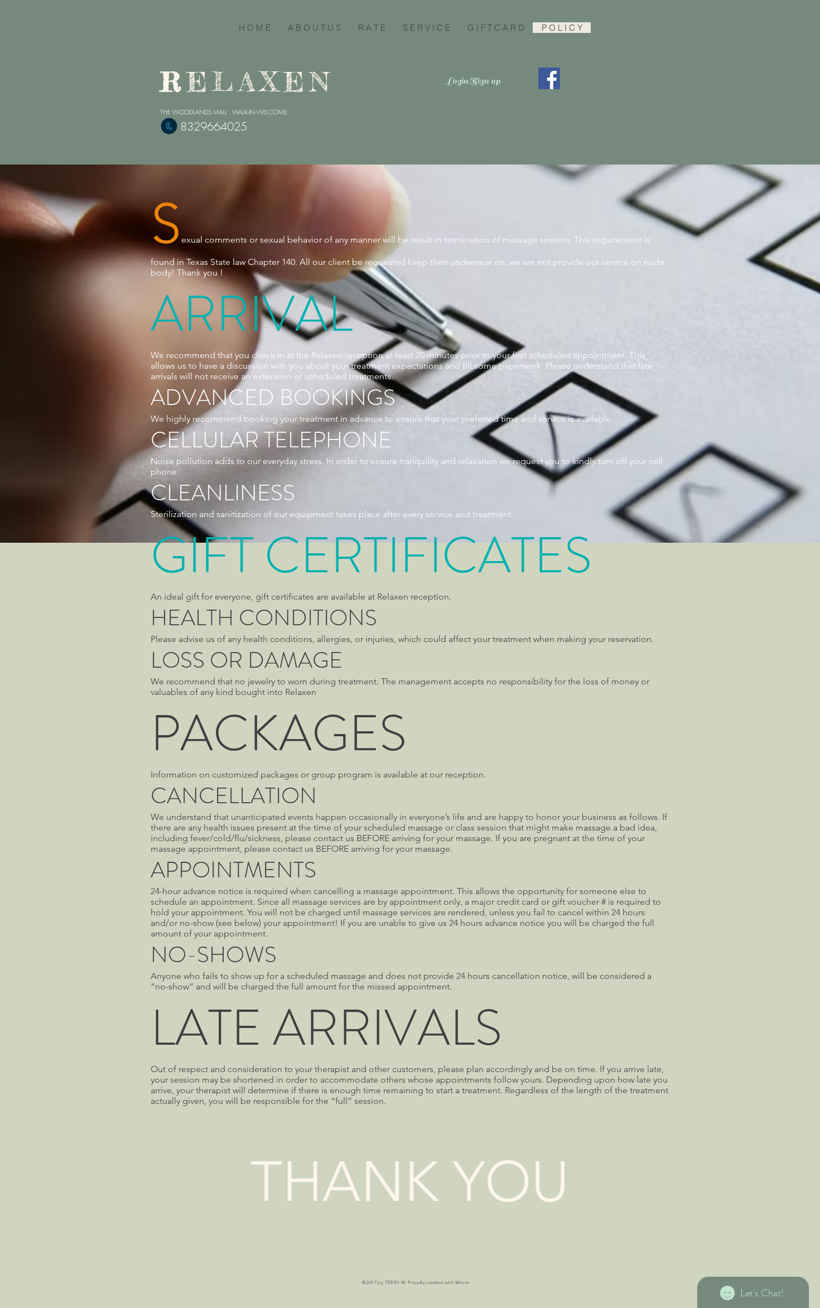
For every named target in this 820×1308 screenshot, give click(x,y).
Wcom (462, 1282)
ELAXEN (267, 81)
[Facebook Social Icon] (549, 78)
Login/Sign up (473, 80)
